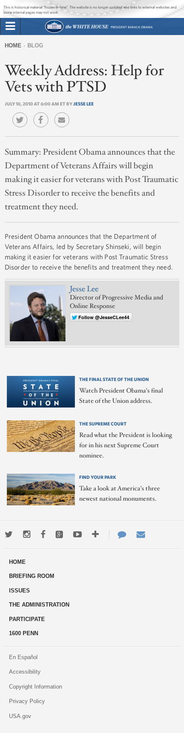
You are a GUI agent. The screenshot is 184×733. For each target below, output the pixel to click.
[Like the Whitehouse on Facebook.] (43, 534)
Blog (35, 45)
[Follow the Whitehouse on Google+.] (59, 534)
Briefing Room (31, 576)
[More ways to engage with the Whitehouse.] (95, 534)
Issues (19, 590)
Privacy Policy (27, 701)
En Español (23, 657)
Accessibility (25, 671)
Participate (27, 619)
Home (13, 45)
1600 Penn (23, 633)
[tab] (10, 26)
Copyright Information (35, 686)
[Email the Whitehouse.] (141, 534)
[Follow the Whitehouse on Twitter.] (9, 534)
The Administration (39, 604)
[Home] (99, 32)
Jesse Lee (83, 103)
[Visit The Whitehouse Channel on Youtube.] (77, 534)
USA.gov (20, 716)
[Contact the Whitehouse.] (117, 534)
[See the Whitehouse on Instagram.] (26, 534)
